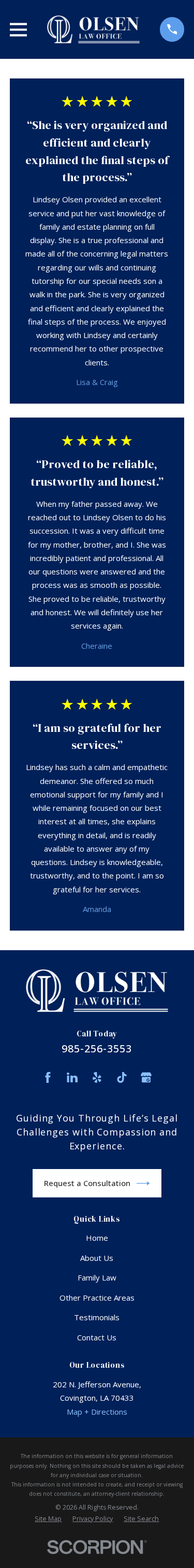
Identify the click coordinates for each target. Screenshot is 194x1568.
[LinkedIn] (72, 1077)
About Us (96, 1258)
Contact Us (96, 1337)
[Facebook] (47, 1077)
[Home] (93, 29)
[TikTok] (121, 1077)
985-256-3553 (97, 1048)
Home (97, 1238)
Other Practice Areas (97, 1297)
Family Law (97, 1277)
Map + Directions (97, 1411)
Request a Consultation (87, 1183)
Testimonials (97, 1317)
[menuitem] (48, 1519)
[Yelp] (97, 1077)
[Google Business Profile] (146, 1077)
